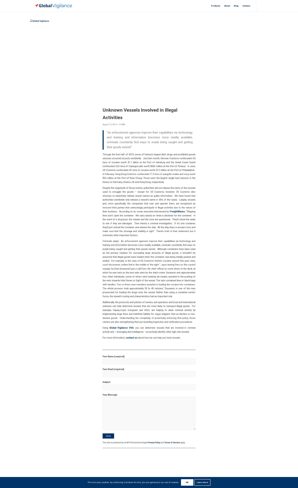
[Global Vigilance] (149, 61)
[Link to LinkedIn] (265, 5)
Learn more (202, 482)
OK (187, 482)
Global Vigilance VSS (121, 327)
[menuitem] (215, 6)
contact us (131, 337)
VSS (123, 124)
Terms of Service (172, 442)
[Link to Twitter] (261, 5)
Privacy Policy (154, 442)
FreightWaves (177, 211)
